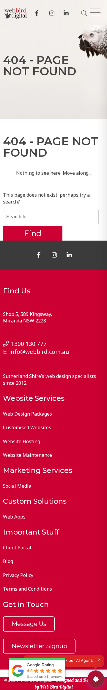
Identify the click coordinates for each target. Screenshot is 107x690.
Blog (8, 561)
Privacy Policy (18, 575)
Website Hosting (21, 441)
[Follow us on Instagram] (52, 14)
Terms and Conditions (27, 589)
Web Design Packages (27, 414)
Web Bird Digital (56, 687)
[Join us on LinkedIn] (67, 14)
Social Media (17, 486)
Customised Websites (27, 427)
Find (32, 233)
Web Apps (14, 516)
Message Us (29, 623)
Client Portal (17, 547)
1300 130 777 (29, 344)
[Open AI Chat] (95, 678)
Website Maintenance (27, 455)
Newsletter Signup (39, 646)
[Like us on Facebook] (38, 14)
